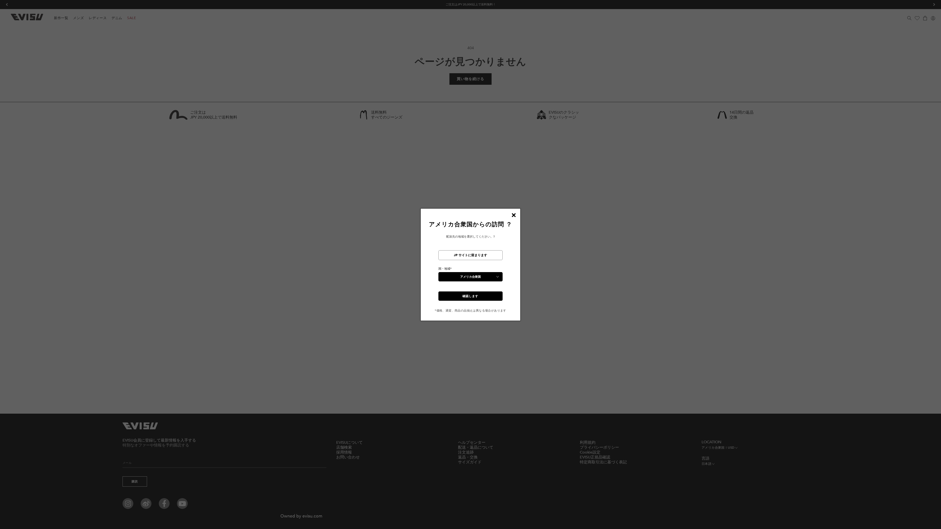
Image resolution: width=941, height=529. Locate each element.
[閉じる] (513, 215)
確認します (470, 296)
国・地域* (445, 269)
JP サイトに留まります (470, 255)
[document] (470, 267)
